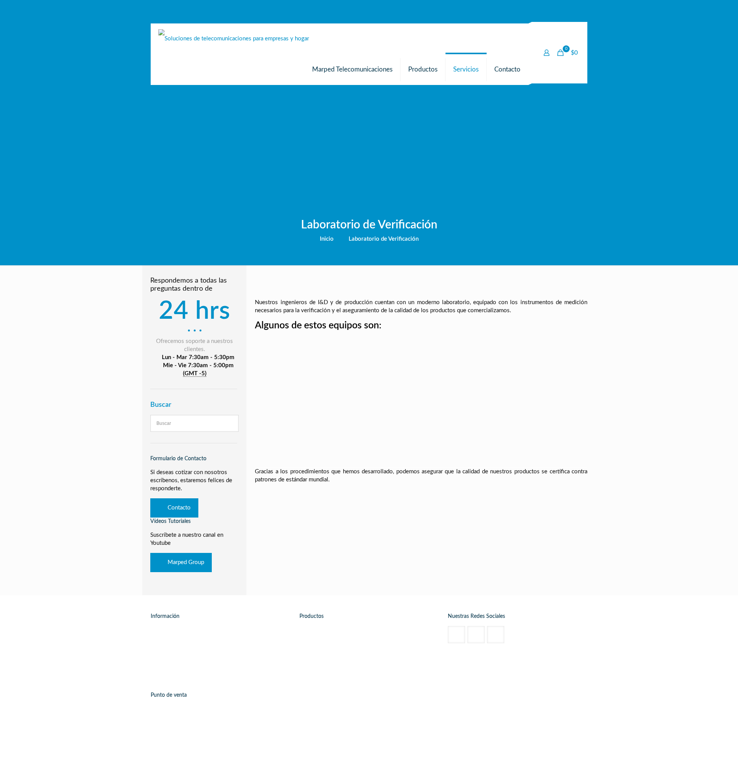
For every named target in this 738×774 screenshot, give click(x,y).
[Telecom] (233, 38)
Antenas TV (321, 652)
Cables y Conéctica (330, 631)
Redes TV (318, 662)
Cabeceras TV (393, 641)
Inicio (327, 239)
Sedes (165, 652)
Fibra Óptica (391, 652)
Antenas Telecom (327, 641)
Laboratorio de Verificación (384, 239)
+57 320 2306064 (181, 723)
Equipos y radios (397, 662)
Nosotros (170, 631)
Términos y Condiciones (188, 662)
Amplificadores (395, 631)
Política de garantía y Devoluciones (202, 673)
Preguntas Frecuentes (185, 641)
